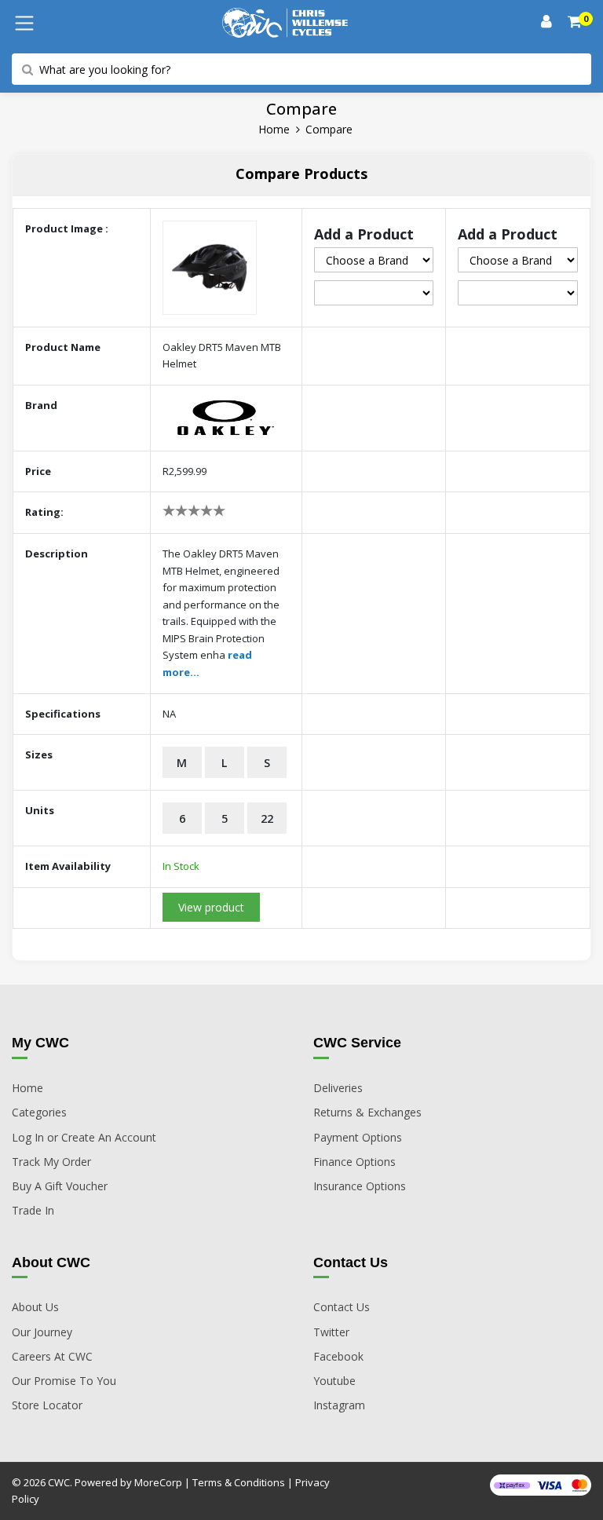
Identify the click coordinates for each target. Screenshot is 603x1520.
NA (169, 714)
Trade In (33, 1210)
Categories (39, 1112)
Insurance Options (359, 1185)
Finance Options (354, 1161)
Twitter (331, 1332)
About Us (35, 1306)
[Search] (575, 23)
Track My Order (51, 1161)
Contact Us (341, 1306)
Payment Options (357, 1137)
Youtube (334, 1380)
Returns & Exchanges (367, 1112)
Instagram (339, 1405)
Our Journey (42, 1332)
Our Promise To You (64, 1380)
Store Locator (47, 1405)
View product (211, 907)
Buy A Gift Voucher (60, 1185)
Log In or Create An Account (84, 1137)
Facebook (338, 1356)
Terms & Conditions (238, 1482)
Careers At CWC (52, 1356)
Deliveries (338, 1087)
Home (274, 129)
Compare (329, 129)
